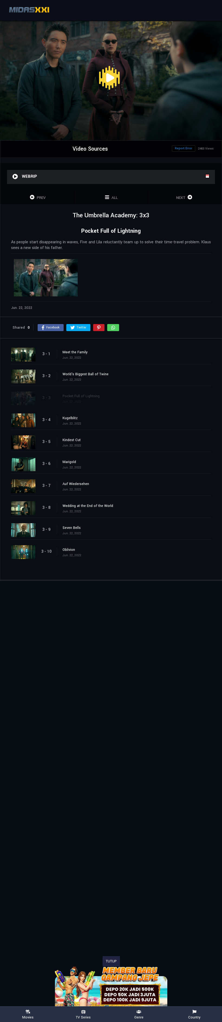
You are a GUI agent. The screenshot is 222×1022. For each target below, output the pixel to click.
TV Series (83, 1017)
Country (194, 1017)
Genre (138, 1017)
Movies (28, 1017)
